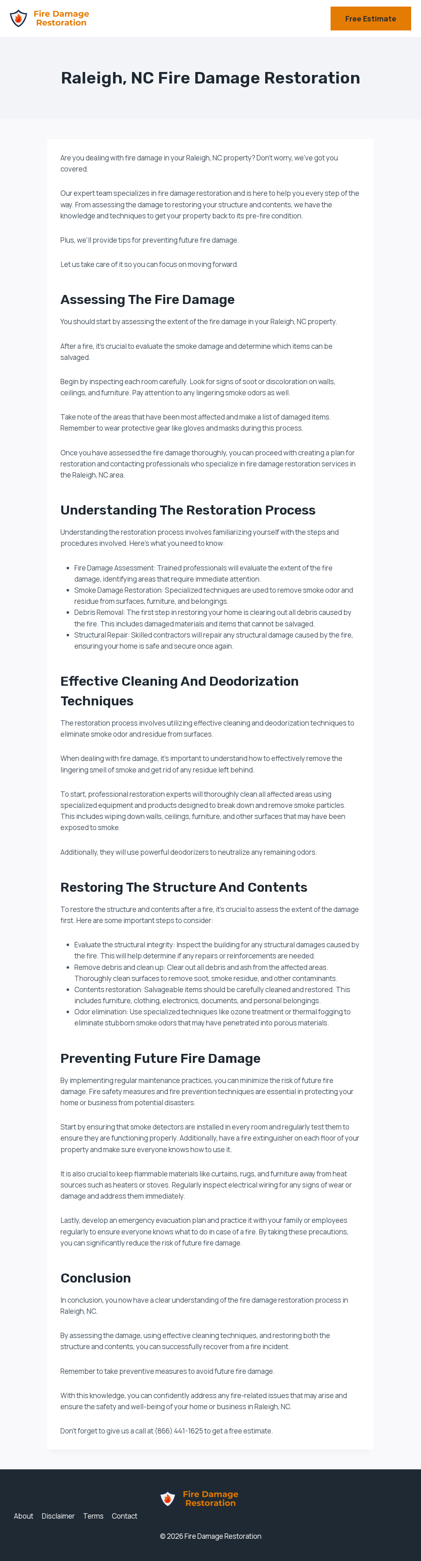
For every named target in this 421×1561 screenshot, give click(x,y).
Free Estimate (370, 18)
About (23, 1516)
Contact (124, 1516)
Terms (93, 1516)
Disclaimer (58, 1516)
